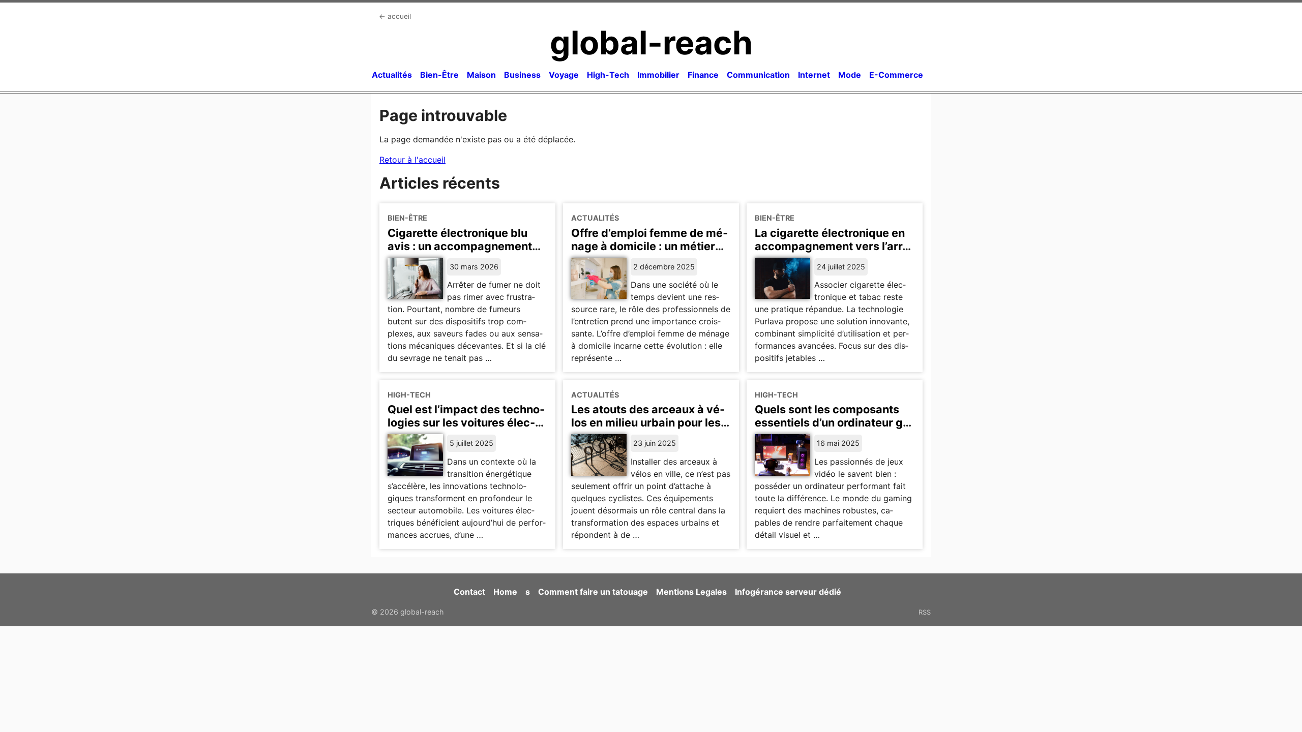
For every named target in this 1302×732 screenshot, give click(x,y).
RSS (925, 612)
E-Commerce (896, 75)
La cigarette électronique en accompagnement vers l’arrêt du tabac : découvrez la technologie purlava (834, 252)
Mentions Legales (691, 592)
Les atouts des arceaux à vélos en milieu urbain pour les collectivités (648, 422)
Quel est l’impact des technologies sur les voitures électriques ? (466, 422)
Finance (703, 75)
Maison (481, 75)
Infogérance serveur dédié (788, 592)
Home (505, 592)
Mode (849, 75)
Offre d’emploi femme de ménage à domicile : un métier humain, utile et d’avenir (649, 246)
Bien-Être (439, 75)
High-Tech (608, 75)
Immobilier (658, 75)
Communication (758, 75)
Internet (814, 75)
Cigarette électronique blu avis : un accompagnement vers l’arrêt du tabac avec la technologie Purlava (462, 252)
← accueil (395, 16)
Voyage (564, 75)
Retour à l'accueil (412, 160)
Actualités (392, 75)
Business (522, 75)
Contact (469, 592)
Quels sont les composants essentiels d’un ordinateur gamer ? (834, 422)
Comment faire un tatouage (593, 592)
